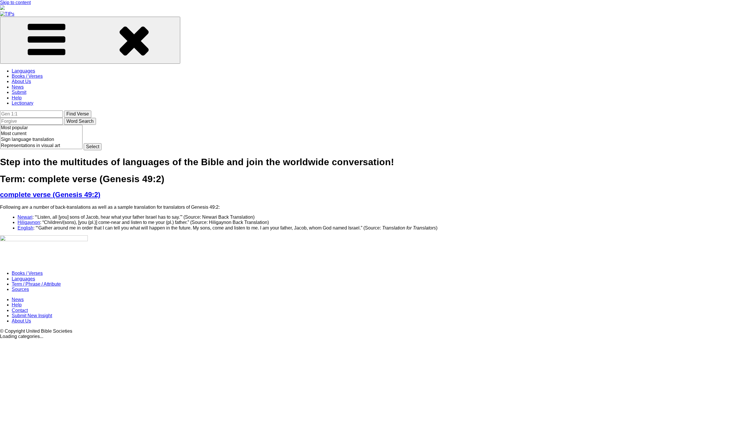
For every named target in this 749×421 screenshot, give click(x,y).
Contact (20, 310)
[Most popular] (41, 128)
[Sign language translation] (41, 140)
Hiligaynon (29, 222)
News (18, 86)
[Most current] (41, 134)
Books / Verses (27, 76)
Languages (23, 70)
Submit (19, 92)
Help (17, 97)
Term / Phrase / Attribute (36, 284)
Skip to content (15, 2)
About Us (21, 81)
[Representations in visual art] (41, 146)
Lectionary (22, 103)
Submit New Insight (32, 315)
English (25, 227)
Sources (20, 289)
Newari (25, 217)
